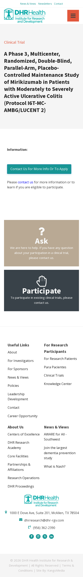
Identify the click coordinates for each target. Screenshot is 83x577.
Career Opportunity (22, 416)
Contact (58, 3)
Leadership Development (18, 396)
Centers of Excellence (24, 434)
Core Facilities (18, 456)
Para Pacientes (55, 367)
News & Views (28, 3)
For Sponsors (18, 369)
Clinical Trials (54, 375)
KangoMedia (56, 570)
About (12, 352)
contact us (25, 182)
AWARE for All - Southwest (55, 437)
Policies (13, 385)
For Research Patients (60, 358)
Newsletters (45, 3)
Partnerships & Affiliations (19, 467)
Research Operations (23, 478)
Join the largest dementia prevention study (60, 453)
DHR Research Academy (18, 445)
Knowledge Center (58, 384)
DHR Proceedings (21, 486)
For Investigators (21, 360)
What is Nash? (54, 466)
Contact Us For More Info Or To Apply (39, 169)
